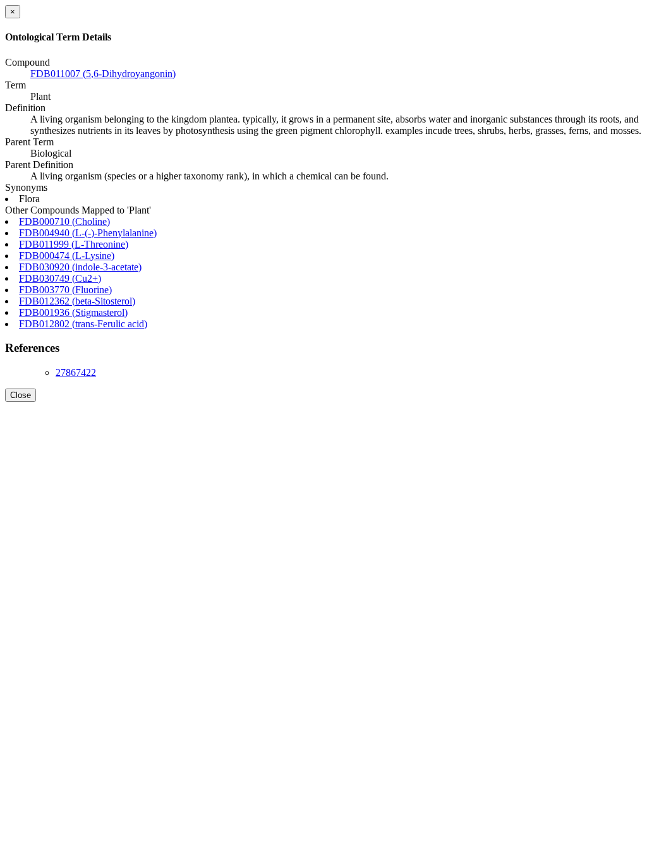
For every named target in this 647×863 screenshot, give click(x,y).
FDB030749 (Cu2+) (60, 278)
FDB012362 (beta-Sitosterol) (77, 301)
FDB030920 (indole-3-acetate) (80, 267)
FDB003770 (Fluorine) (65, 289)
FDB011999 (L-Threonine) (73, 244)
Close (20, 395)
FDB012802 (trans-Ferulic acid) (83, 323)
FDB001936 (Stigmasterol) (73, 312)
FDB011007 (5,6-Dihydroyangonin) (103, 73)
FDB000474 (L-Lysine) (66, 255)
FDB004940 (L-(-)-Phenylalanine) (88, 232)
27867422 (76, 372)
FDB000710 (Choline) (64, 221)
